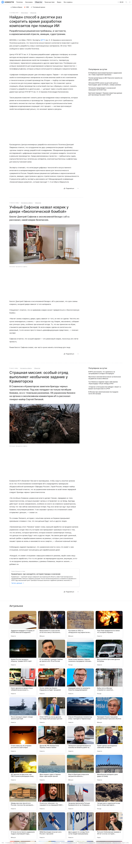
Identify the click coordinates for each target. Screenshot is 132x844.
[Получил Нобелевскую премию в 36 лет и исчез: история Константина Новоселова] (109, 825)
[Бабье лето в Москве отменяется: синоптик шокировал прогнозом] (109, 681)
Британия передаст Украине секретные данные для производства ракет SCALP (105, 94)
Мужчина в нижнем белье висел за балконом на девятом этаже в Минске (104, 377)
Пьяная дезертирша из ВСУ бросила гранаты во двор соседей (105, 79)
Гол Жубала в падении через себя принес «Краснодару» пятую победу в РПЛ (103, 382)
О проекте (57, 842)
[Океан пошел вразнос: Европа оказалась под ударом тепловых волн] (80, 653)
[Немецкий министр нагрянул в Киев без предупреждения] (80, 681)
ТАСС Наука (24, 12)
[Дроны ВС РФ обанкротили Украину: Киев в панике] (51, 739)
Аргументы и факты (27, 202)
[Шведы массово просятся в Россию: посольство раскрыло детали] (22, 797)
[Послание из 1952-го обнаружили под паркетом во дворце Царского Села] (80, 624)
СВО (27, 7)
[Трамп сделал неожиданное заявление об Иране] (109, 739)
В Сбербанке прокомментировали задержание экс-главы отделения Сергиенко (105, 74)
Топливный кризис (39, 7)
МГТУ (43, 40)
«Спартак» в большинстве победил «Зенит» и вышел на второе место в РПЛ (104, 387)
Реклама (15, 842)
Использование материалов (103, 842)
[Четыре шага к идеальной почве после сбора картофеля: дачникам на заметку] (109, 797)
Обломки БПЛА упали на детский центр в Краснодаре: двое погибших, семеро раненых (104, 84)
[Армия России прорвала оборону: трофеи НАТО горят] (22, 653)
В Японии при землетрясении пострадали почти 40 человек (103, 393)
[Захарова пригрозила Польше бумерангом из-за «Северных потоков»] (80, 797)
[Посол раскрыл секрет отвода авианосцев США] (22, 710)
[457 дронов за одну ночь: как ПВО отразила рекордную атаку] (22, 768)
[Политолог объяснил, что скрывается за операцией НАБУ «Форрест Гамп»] (51, 797)
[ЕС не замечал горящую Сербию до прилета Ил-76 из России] (51, 653)
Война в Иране (17, 7)
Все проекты (22, 842)
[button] (44, 244)
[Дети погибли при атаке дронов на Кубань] (109, 653)
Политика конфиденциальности (86, 842)
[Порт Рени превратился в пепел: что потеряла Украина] (109, 624)
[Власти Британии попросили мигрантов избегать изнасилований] (80, 768)
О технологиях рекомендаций (69, 842)
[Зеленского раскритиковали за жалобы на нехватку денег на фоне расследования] (80, 739)
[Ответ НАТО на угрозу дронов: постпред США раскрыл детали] (51, 710)
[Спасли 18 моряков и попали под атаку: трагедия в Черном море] (80, 710)
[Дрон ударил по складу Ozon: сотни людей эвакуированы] (80, 825)
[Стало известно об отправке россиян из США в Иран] (22, 739)
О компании (8, 842)
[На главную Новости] (9, 2)
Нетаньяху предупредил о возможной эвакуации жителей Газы (102, 89)
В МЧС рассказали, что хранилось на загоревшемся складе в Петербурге (101, 372)
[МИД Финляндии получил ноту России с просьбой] (51, 825)
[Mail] (2, 2)
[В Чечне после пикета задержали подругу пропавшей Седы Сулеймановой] (22, 825)
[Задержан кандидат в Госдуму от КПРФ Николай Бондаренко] (22, 624)
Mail (3, 842)
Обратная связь (117, 842)
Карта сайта (125, 842)
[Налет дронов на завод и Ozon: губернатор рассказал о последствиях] (22, 681)
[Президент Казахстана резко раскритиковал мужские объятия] (109, 710)
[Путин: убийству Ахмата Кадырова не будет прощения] (51, 681)
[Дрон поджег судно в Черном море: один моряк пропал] (51, 768)
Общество (33, 12)
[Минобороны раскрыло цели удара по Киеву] (109, 768)
